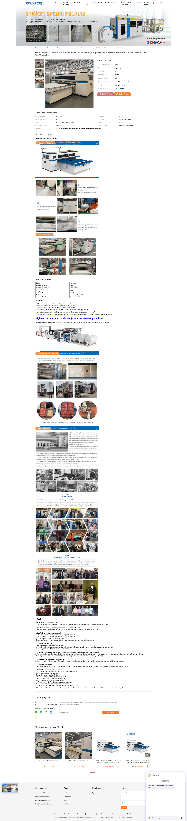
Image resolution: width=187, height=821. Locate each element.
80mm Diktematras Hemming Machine (85, 688)
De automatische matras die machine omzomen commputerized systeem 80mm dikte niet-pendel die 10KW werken (95, 48)
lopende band (96, 793)
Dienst (65, 800)
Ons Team (67, 804)
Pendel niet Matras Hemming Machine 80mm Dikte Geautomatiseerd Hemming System (138, 761)
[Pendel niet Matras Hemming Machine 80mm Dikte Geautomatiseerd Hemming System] (138, 745)
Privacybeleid (116, 814)
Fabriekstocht (97, 3)
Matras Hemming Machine (42, 800)
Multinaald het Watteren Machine (44, 793)
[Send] (182, 818)
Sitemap (102, 814)
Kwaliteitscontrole (111, 3)
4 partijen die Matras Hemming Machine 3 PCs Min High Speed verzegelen (78, 761)
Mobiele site (130, 814)
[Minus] (182, 775)
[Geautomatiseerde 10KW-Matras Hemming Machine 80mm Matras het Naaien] (108, 745)
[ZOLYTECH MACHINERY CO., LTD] (34, 3)
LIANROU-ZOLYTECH (65, 3)
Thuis (56, 3)
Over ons (86, 3)
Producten (77, 3)
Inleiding (66, 793)
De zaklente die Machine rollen (43, 804)
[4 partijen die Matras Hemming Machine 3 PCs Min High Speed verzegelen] (78, 745)
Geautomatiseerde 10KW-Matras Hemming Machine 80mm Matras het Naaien (108, 761)
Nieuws (138, 3)
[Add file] (148, 818)
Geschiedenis (67, 796)
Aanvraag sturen (110, 712)
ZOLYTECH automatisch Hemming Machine (113, 688)
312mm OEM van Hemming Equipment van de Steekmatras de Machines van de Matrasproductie (48, 761)
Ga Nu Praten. (146, 3)
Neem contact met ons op (126, 3)
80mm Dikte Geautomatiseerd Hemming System (56, 688)
